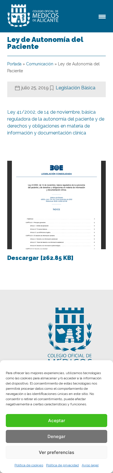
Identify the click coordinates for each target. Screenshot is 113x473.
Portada (14, 64)
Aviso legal (90, 465)
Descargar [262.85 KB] (40, 257)
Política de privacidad (62, 465)
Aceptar (56, 420)
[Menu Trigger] (102, 16)
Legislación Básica (75, 87)
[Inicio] (34, 16)
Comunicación (39, 64)
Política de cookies (28, 465)
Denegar (56, 436)
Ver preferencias (56, 452)
